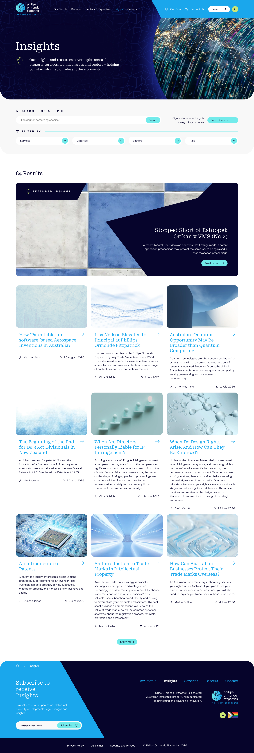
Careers (132, 9)
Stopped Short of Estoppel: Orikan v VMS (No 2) (191, 233)
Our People (60, 9)
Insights (118, 9)
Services (76, 9)
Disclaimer (97, 745)
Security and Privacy (122, 745)
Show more (127, 641)
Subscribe (66, 725)
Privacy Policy (75, 745)
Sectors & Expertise (98, 9)
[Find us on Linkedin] (235, 9)
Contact (231, 681)
